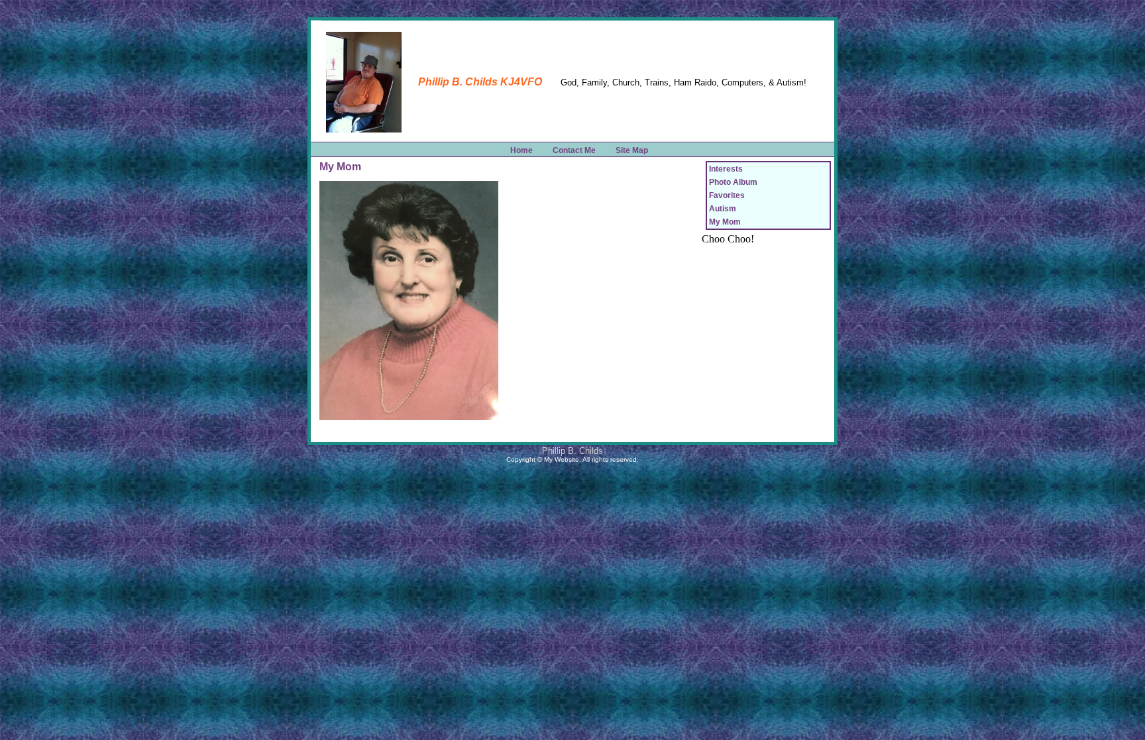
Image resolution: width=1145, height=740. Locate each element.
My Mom (725, 222)
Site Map (632, 150)
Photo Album (733, 182)
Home (521, 150)
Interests (726, 169)
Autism (722, 208)
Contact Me (574, 150)
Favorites (727, 195)
